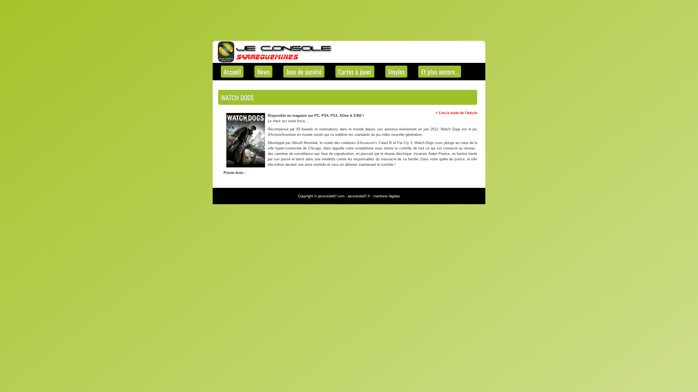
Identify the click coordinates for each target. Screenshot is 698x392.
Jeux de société (304, 71)
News (263, 71)
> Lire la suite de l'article (456, 113)
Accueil (232, 71)
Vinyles (396, 71)
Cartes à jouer (355, 71)
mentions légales (386, 195)
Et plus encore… (439, 71)
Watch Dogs (237, 97)
